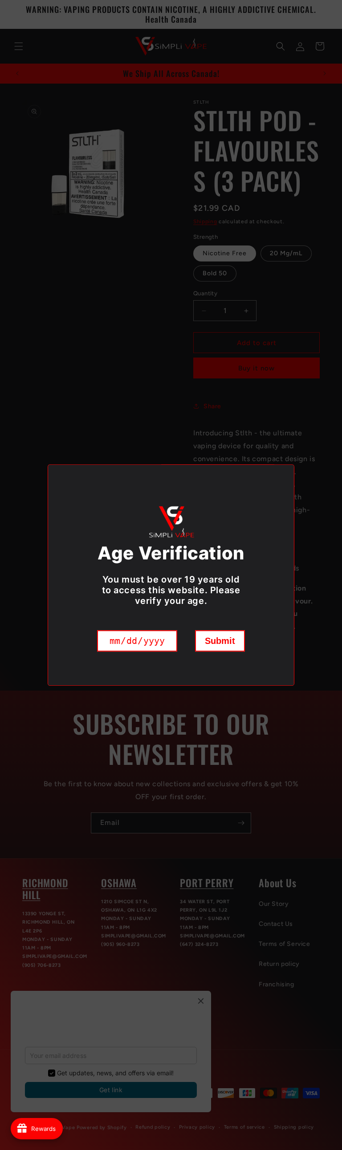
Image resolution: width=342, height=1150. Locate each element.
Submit (220, 641)
